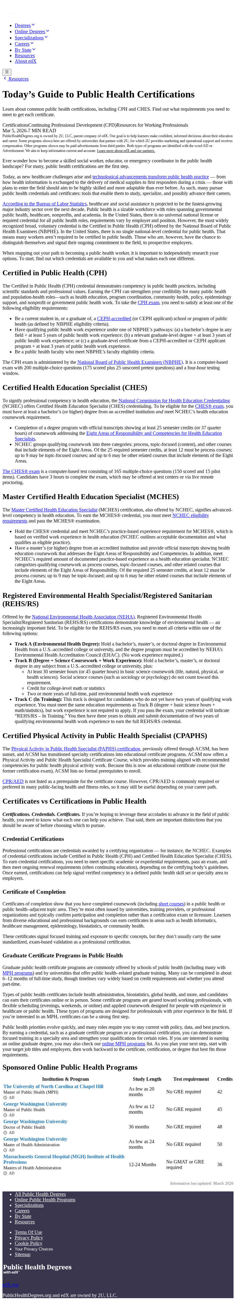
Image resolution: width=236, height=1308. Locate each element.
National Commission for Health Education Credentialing (174, 400)
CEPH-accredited (114, 318)
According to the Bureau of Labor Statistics (44, 203)
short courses (171, 903)
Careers (22, 1210)
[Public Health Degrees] (36, 14)
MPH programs (17, 973)
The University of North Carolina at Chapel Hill (53, 1086)
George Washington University (35, 1104)
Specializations (29, 1205)
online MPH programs (123, 1043)
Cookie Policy (28, 1243)
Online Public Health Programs (45, 1199)
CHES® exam (209, 406)
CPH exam (148, 302)
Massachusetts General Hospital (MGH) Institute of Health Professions (63, 1159)
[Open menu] (6, 72)
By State (23, 1216)
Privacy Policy (29, 1237)
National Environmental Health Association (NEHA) (83, 616)
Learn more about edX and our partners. (126, 151)
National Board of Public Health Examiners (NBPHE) (130, 362)
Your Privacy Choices (34, 1249)
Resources (18, 79)
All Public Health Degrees (40, 1194)
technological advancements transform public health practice (150, 176)
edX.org (10, 1284)
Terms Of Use (28, 1232)
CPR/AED (13, 781)
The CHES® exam (21, 471)
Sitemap (22, 1254)
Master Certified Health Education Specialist (54, 509)
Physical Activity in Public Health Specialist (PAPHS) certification (75, 748)
